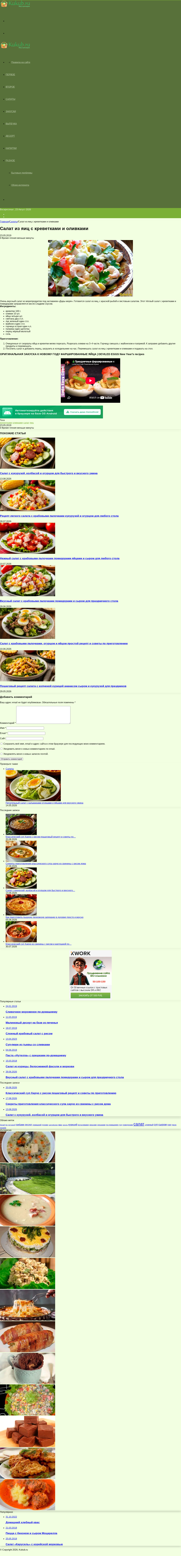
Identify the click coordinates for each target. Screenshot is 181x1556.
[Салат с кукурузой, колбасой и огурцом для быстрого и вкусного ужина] (27, 468)
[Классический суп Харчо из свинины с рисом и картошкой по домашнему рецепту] (21, 941)
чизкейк (3, 1128)
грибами (20, 1124)
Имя (3, 728)
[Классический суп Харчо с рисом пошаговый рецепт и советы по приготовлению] (21, 834)
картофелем (53, 1125)
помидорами (128, 1125)
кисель (65, 1125)
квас (60, 1125)
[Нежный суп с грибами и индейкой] (27, 1162)
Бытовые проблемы (21, 173)
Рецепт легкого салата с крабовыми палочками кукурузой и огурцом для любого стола (59, 515)
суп (156, 1124)
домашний (37, 1125)
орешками (101, 1125)
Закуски (11, 111)
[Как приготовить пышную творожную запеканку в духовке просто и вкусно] (21, 914)
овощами (93, 1125)
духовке (45, 1125)
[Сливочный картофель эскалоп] (27, 1320)
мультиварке (83, 1125)
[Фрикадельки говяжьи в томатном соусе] (27, 1509)
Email (3, 733)
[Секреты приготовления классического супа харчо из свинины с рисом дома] (21, 861)
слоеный (149, 1124)
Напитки (11, 148)
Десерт (10, 136)
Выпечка (11, 123)
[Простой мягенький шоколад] (27, 1446)
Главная (4, 221)
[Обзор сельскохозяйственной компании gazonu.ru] (27, 1193)
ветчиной (11, 1125)
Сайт (2, 738)
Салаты (10, 99)
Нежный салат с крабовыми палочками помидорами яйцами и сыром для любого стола (59, 558)
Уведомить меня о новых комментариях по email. (29, 749)
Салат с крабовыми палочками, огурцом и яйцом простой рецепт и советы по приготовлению (64, 643)
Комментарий (8, 723)
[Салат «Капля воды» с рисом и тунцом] (27, 1256)
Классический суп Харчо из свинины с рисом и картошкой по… (39, 944)
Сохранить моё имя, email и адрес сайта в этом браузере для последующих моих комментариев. (54, 744)
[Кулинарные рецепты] (15, 6)
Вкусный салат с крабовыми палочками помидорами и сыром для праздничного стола (59, 600)
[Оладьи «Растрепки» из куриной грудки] (27, 1478)
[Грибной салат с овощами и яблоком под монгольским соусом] (27, 1288)
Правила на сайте (20, 62)
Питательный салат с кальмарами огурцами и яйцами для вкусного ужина (44, 803)
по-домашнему (112, 1125)
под (120, 1125)
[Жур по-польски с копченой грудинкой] (27, 1225)
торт (169, 1124)
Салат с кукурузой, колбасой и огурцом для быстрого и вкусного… (40, 890)
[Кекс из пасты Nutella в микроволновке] (27, 1383)
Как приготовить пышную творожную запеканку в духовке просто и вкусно (44, 917)
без (6, 1125)
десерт (28, 1124)
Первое (10, 74)
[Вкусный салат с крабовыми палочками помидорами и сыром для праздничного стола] (27, 595)
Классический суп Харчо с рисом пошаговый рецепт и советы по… (41, 837)
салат (26, 423)
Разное (10, 160)
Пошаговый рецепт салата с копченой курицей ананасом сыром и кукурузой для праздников (63, 686)
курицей (72, 1124)
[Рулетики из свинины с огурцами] (27, 1351)
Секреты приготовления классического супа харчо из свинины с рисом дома (46, 863)
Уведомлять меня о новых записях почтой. (25, 754)
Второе (10, 87)
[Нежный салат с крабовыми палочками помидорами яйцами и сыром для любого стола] (27, 553)
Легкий (2, 1125)
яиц (32, 423)
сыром (162, 1124)
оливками (18, 423)
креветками (6, 423)
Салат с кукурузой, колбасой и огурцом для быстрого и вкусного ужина (49, 473)
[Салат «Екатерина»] (27, 1414)
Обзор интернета (20, 185)
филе (174, 1125)
